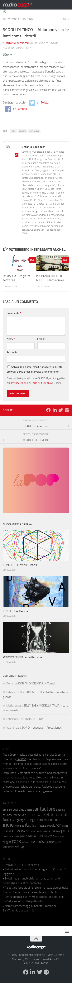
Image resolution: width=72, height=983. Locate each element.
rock (16, 841)
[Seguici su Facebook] (48, 410)
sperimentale (51, 842)
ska (33, 842)
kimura (50, 826)
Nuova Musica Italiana (18, 19)
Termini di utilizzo (41, 382)
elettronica (52, 814)
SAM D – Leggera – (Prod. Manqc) (42, 727)
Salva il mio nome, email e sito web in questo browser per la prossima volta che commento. (34, 369)
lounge (65, 825)
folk (65, 814)
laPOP (57, 825)
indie (13, 131)
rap (52, 836)
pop (65, 831)
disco (39, 815)
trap (21, 846)
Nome (11, 339)
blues (22, 809)
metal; (7, 831)
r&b (47, 836)
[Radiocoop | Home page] (22, 5)
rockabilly (26, 842)
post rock (8, 836)
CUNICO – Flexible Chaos (20, 565)
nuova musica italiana (45, 831)
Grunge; (31, 820)
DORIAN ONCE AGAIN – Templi (36, 683)
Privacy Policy (18, 382)
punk (40, 836)
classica (60, 809)
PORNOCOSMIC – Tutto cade (22, 657)
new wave (34, 131)
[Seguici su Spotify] (67, 410)
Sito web (12, 352)
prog (16, 836)
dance (31, 814)
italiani (22, 131)
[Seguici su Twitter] (60, 410)
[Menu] (67, 5)
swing (14, 846)
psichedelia (28, 836)
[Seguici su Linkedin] (54, 410)
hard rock (43, 820)
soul (39, 842)
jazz (43, 825)
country (7, 815)
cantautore (43, 809)
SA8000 (21, 759)
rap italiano (60, 836)
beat (15, 809)
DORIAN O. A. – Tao (31, 719)
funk (6, 820)
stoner (7, 846)
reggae (7, 842)
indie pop (19, 825)
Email (41, 339)
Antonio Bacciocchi (18, 43)
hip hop (55, 820)
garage (21, 820)
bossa (29, 810)
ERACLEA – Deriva (15, 611)
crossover (19, 815)
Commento (14, 313)
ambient (7, 809)
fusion (13, 820)
